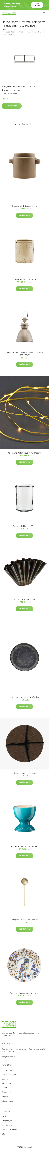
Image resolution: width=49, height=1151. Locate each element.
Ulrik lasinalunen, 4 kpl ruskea (24, 773)
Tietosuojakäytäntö (10, 1129)
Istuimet (5, 1079)
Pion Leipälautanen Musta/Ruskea (24, 697)
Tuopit (4, 1088)
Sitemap (5, 1134)
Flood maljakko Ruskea (24, 599)
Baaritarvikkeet (8, 1070)
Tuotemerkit (17, 86)
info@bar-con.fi (8, 1057)
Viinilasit (5, 1096)
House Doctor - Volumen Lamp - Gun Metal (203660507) (24, 354)
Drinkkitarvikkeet (9, 1074)
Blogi (4, 1116)
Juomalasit (6, 1083)
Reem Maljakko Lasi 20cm (24, 526)
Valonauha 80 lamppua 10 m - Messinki (24, 453)
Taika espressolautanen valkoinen (24, 993)
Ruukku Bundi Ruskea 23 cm (24, 206)
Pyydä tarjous (37, 5)
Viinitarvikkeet (7, 1101)
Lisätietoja (12, 106)
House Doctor (29, 86)
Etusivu (4, 29)
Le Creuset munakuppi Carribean (24, 846)
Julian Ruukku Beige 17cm (24, 279)
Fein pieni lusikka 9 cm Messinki (24, 920)
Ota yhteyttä (7, 1121)
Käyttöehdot (7, 1125)
